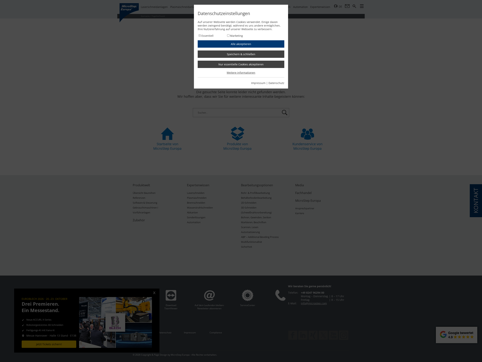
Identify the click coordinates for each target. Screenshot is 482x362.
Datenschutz (276, 83)
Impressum (258, 83)
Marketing (236, 35)
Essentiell (207, 35)
